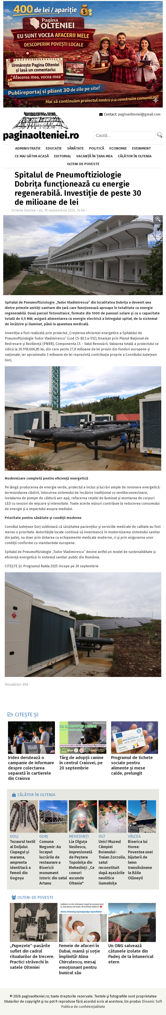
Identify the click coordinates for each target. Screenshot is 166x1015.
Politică (96, 148)
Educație (54, 148)
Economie (118, 148)
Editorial (62, 156)
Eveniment (141, 148)
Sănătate (75, 148)
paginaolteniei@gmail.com (139, 114)
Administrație (28, 148)
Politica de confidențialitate (83, 1007)
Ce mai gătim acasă (32, 156)
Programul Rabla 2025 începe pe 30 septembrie (61, 566)
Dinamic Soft (152, 1001)
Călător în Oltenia (135, 156)
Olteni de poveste (83, 164)
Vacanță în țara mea (94, 156)
